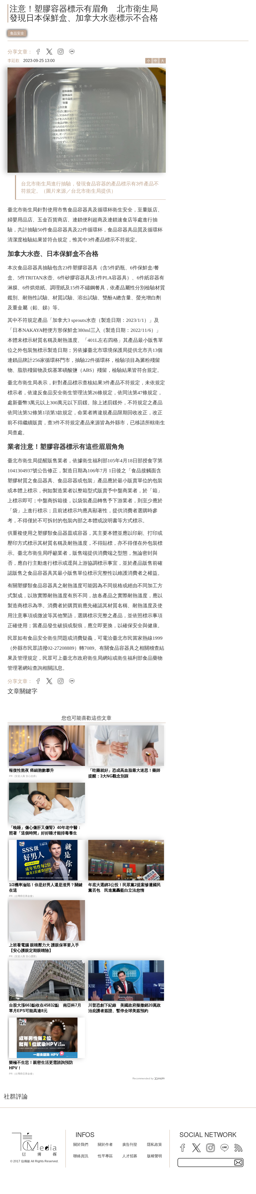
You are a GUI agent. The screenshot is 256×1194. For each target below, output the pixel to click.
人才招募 (129, 1156)
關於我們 (80, 1144)
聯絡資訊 (80, 1156)
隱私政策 (154, 1144)
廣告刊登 (129, 1144)
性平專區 (105, 1156)
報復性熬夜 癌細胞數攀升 (31, 770)
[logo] (34, 1144)
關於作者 (105, 1144)
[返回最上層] (240, 1178)
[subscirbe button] (238, 1163)
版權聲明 (154, 1156)
